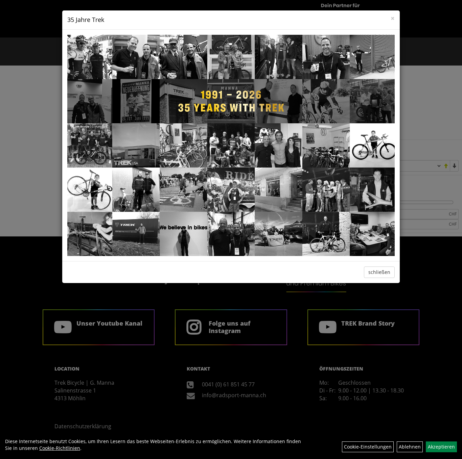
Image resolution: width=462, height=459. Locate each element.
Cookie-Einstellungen (368, 446)
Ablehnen (410, 446)
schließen (379, 272)
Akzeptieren (441, 446)
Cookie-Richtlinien (59, 448)
